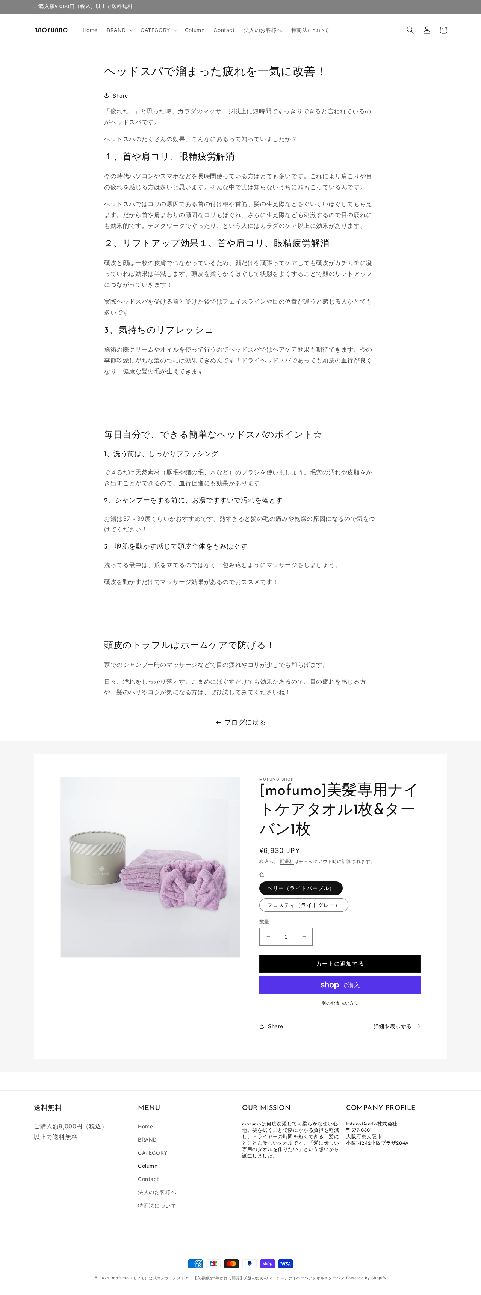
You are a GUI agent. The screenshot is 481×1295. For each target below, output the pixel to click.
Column (148, 1166)
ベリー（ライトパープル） (301, 888)
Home (145, 1126)
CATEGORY (153, 1152)
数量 (264, 922)
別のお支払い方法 (340, 1003)
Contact (148, 1179)
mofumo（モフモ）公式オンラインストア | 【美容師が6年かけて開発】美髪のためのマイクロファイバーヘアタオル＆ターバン (228, 1277)
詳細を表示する (393, 1026)
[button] (119, 30)
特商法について (157, 1205)
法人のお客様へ (157, 1192)
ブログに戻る (245, 722)
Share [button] (120, 95)
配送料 (287, 861)
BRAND (147, 1139)
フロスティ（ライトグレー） (303, 905)
